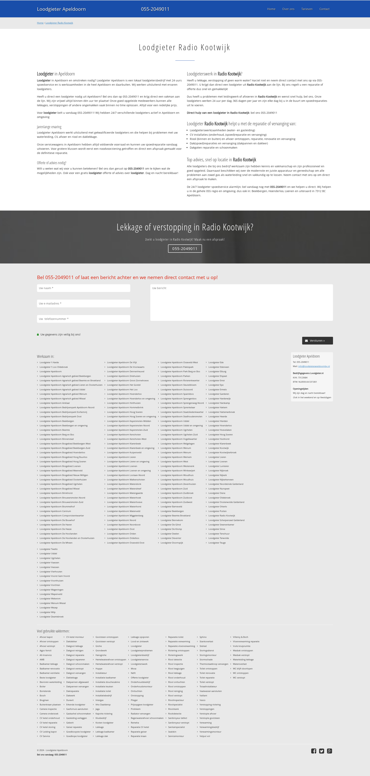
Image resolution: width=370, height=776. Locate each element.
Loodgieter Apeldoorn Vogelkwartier (179, 438)
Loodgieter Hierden (218, 421)
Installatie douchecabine (108, 682)
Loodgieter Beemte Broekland (175, 515)
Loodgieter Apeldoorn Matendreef (124, 488)
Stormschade (206, 659)
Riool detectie (175, 659)
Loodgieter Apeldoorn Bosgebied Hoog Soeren (63, 461)
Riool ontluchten (176, 682)
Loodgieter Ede (216, 362)
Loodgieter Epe (216, 384)
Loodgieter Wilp (48, 612)
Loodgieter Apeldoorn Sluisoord (177, 389)
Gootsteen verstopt (105, 641)
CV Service (45, 736)
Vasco (202, 700)
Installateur (101, 672)
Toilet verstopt (207, 682)
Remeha (135, 722)
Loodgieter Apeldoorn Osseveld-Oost (125, 542)
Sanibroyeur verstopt (178, 722)
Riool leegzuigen (176, 668)
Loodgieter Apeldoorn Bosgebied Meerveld (61, 470)
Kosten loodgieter (104, 722)
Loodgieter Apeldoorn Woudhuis (177, 475)
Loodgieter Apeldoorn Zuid (174, 488)
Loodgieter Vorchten (50, 585)
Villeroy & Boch (240, 637)
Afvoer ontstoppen (49, 641)
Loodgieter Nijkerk (218, 475)
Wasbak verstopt (241, 655)
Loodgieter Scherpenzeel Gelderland (227, 520)
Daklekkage (72, 677)
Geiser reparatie (74, 727)
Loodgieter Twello (49, 549)
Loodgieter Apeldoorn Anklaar (55, 402)
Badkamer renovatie (50, 668)
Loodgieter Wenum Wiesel (53, 603)
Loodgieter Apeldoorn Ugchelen (177, 429)
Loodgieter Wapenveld (51, 594)
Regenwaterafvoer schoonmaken (147, 718)
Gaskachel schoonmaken (78, 713)
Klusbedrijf (101, 718)
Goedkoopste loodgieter (78, 731)
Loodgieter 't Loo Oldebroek (54, 366)
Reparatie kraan (138, 736)
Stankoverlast (206, 641)
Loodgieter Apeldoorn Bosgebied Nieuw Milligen (64, 475)
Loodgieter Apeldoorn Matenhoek (124, 497)
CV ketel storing (47, 727)
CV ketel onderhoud (50, 718)
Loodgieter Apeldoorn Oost (121, 529)
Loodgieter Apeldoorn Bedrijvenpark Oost (61, 416)
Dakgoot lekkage (74, 646)
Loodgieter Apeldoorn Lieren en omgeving (128, 461)
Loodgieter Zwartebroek (52, 616)
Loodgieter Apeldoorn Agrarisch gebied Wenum (63, 393)
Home (40, 22)
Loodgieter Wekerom (50, 598)
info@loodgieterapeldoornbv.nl (314, 366)
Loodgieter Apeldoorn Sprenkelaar (178, 407)
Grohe (99, 646)
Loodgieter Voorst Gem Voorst (55, 575)
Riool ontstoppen (177, 686)
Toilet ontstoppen (208, 668)
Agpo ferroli (45, 650)
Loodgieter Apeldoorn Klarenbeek (124, 443)
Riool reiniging (175, 691)
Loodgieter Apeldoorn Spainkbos (177, 393)
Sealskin (172, 731)
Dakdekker (71, 641)
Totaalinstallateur (208, 686)
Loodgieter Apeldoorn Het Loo (122, 389)
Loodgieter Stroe (217, 529)
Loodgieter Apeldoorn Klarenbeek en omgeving (130, 448)
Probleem (135, 708)
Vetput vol (205, 736)
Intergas (99, 700)
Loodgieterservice (139, 659)
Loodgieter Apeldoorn (61, 9)
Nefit (133, 672)
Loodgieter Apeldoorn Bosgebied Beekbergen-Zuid (65, 448)
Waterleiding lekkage (243, 659)
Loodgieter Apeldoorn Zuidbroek (177, 493)
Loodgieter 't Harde (49, 362)
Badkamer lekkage (49, 663)
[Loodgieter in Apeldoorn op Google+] (330, 751)
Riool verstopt (175, 695)
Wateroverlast (240, 663)
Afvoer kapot (46, 637)
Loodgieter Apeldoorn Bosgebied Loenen (60, 466)
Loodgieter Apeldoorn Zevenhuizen (178, 483)
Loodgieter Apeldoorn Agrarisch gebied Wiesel (63, 398)
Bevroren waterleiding (51, 682)
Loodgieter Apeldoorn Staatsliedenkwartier (182, 412)
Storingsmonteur (208, 655)
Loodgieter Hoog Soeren (221, 434)
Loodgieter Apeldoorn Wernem (176, 457)
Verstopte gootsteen (210, 718)
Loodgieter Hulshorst (219, 438)
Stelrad (203, 646)
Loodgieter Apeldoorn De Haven (56, 524)
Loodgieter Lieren (217, 457)
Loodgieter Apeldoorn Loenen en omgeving (129, 470)
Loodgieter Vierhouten (51, 571)
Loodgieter (136, 646)
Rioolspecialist (175, 704)
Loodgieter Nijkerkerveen (221, 479)
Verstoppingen (207, 708)
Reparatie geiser (139, 731)
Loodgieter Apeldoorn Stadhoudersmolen (181, 416)
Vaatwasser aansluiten (211, 691)
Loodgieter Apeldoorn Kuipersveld (124, 452)
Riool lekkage (175, 672)
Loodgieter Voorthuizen (51, 580)
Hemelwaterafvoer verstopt (109, 663)
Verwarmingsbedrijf (209, 727)
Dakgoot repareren (75, 659)
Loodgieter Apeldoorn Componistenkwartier (62, 515)
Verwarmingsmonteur (210, 731)
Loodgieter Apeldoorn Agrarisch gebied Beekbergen (65, 376)
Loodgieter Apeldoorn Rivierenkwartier (180, 380)
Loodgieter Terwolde (219, 538)
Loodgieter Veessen (49, 567)
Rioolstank (173, 708)
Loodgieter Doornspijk (172, 542)
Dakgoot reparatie (75, 655)
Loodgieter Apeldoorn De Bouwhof (57, 520)
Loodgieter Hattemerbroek (222, 412)
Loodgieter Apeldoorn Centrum (55, 511)
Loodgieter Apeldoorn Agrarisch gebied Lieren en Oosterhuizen (71, 384)
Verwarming (206, 722)
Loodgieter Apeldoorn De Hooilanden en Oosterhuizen (67, 538)
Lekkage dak (102, 736)
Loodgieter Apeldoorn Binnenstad (57, 438)
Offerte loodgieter (140, 677)
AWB (42, 659)
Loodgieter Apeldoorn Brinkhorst (56, 493)
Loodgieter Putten (218, 511)
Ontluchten (136, 691)
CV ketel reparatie (48, 722)
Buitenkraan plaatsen (50, 704)
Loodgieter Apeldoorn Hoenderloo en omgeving (131, 398)
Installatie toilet (103, 691)
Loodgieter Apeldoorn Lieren (121, 457)
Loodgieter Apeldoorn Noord (121, 520)
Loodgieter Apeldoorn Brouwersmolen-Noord (62, 497)
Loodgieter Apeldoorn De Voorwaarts (125, 366)
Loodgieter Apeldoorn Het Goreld (123, 384)
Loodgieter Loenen (218, 461)
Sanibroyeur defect (177, 718)
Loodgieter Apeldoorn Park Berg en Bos (180, 371)
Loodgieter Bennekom (172, 520)
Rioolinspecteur (176, 700)
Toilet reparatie (207, 677)
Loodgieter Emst (217, 380)
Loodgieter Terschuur (219, 533)
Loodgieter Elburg (217, 371)
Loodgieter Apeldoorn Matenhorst (124, 506)
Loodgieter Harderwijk (220, 398)
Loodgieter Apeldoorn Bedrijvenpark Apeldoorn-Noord (67, 407)
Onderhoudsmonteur (141, 686)
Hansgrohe (101, 655)
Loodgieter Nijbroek (218, 470)
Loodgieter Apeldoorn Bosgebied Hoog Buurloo (63, 457)
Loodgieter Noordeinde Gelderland (226, 483)
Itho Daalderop (103, 704)
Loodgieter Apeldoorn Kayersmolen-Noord (128, 425)
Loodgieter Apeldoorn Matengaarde (125, 493)
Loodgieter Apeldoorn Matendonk (124, 483)
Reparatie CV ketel (140, 727)
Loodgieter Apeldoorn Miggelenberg (125, 515)
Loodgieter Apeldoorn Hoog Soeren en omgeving (131, 416)
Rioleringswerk (175, 655)
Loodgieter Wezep (49, 607)
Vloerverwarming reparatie (246, 641)
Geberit (70, 722)
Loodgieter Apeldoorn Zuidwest (176, 502)
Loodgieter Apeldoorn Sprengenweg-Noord (182, 402)
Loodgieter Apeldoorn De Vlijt (122, 362)
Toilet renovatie (207, 672)
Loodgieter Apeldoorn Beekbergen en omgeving (63, 425)
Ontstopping (137, 695)
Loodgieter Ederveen (219, 366)
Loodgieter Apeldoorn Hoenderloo (124, 393)
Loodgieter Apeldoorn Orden (121, 533)
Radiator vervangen (140, 713)
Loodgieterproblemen (142, 650)
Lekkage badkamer (105, 731)
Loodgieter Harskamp (219, 402)
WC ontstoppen (241, 672)
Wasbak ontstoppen (243, 650)
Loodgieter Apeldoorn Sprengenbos (178, 398)
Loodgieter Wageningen (51, 589)
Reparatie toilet (175, 637)
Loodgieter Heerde (218, 416)
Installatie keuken (104, 686)
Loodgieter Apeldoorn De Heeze (55, 529)
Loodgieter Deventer (171, 538)
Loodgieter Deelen (170, 533)
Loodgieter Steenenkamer (221, 524)
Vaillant (203, 695)
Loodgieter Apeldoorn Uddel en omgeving (182, 425)
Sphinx (203, 637)
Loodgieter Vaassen (49, 562)
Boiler (42, 686)
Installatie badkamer (106, 677)
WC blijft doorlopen (243, 668)
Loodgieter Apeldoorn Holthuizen (124, 402)
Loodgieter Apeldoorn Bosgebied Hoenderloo (62, 452)
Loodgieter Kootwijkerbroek (222, 452)
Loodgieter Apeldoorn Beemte (55, 429)
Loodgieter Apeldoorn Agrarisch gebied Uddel (62, 389)
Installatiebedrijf (104, 695)
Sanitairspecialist (176, 727)
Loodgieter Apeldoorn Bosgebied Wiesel (60, 488)
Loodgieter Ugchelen (50, 558)
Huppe (99, 668)
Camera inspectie (48, 708)
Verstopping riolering (210, 704)
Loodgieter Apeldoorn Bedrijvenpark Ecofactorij (63, 412)
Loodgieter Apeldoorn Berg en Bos (57, 434)
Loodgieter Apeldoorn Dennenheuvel (125, 371)
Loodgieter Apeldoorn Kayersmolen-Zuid (127, 429)
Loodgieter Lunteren (219, 466)
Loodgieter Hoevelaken (220, 429)
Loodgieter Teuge (217, 542)
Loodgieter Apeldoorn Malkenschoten (126, 479)
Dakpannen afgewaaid (77, 682)
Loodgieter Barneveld (171, 506)
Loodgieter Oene (217, 493)
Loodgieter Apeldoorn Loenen (122, 466)
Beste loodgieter (48, 677)
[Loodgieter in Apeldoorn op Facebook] (314, 751)
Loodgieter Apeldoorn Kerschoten (124, 434)
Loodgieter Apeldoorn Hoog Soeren (125, 412)
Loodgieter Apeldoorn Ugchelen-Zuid (179, 434)
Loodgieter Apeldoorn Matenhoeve (124, 502)
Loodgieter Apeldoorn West (174, 461)
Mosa (133, 668)
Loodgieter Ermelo (218, 389)
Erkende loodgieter (75, 704)
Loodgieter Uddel (48, 553)
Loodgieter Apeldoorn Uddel (175, 421)
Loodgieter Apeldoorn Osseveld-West (179, 362)
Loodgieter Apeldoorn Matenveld (123, 511)
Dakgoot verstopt (75, 668)
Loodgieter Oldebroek (219, 497)
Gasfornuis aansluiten (77, 708)
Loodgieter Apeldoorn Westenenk (177, 466)
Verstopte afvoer (208, 713)
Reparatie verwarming (179, 641)
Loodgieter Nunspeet (219, 488)
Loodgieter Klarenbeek (220, 443)
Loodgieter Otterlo (218, 506)
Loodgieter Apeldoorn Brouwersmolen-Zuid (61, 502)
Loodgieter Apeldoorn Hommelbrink (125, 407)
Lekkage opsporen (140, 637)
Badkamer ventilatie (50, 672)
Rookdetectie (174, 713)
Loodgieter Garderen (219, 393)
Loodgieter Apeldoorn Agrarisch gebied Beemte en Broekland (70, 380)
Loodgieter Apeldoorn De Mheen (56, 542)
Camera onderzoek (49, 713)
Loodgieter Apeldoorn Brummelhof (57, 506)
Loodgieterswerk (139, 663)
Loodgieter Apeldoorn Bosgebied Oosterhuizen (63, 479)
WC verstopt (239, 677)
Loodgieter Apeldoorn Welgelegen (178, 443)
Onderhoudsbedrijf (140, 682)
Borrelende (45, 691)
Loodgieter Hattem (218, 407)
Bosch (43, 695)
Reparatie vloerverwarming (181, 646)
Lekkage (100, 727)
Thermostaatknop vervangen (214, 663)
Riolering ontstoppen (178, 650)
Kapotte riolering (104, 713)
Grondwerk (101, 650)
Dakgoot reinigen (74, 650)
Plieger (134, 700)
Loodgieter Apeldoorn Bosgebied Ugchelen (61, 483)
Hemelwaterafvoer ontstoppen (111, 659)
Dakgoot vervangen (76, 672)
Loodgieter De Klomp (171, 529)
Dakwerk (70, 695)
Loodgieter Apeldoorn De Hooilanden (58, 533)
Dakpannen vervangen (77, 686)
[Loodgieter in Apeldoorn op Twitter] (322, 751)
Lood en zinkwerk (140, 641)
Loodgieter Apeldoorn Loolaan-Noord (126, 475)
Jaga (98, 708)
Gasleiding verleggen (76, 718)
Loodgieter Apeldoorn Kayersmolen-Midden (129, 421)
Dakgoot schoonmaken (77, 663)
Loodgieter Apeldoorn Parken (175, 376)
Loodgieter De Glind (171, 524)
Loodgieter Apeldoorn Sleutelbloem (178, 384)
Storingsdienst (207, 650)
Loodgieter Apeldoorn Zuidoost (176, 497)
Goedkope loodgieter (76, 736)
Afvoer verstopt (47, 646)
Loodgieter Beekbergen (172, 511)
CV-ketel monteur (75, 637)
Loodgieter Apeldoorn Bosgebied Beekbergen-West (65, 443)
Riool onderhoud (176, 677)
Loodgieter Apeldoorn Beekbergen (57, 421)
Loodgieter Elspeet (218, 376)
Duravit (70, 700)
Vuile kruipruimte (241, 646)
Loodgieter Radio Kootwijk (59, 22)
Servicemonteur (176, 736)
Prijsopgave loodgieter (142, 704)
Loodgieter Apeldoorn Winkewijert (178, 470)
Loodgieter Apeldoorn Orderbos (123, 538)
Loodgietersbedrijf (140, 655)
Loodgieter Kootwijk (219, 448)
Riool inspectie (175, 663)
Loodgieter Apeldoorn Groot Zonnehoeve (128, 380)
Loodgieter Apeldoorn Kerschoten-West (126, 438)
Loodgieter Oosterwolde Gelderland (226, 502)
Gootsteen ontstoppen (107, 637)
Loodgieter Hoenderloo (220, 425)
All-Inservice (46, 655)
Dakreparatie (72, 691)
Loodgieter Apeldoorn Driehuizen (123, 376)
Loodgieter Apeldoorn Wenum (176, 448)
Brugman (44, 700)
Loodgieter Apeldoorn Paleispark (177, 366)
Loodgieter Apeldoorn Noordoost (123, 524)
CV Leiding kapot (48, 731)
